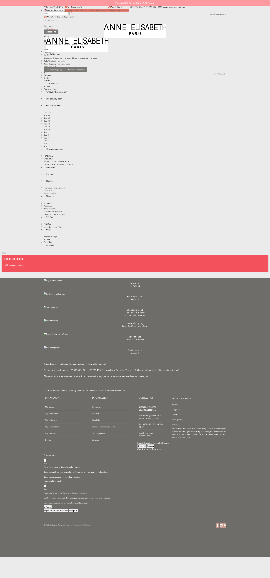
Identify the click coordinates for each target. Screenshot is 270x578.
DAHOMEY (49, 158)
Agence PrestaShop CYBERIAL (78, 525)
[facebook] (217, 525)
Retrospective (177, 419)
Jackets (47, 80)
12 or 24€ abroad (135, 315)
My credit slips (51, 413)
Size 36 (47, 118)
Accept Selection (61, 510)
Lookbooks (176, 414)
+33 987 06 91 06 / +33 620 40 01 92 (144, 7)
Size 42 (47, 126)
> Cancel (47, 507)
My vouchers (50, 433)
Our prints (176, 409)
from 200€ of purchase (135, 326)
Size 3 (46, 137)
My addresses (51, 420)
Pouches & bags (50, 236)
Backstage (176, 424)
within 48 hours (135, 339)
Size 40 (47, 123)
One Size (47, 112)
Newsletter (164, 7)
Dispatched (135, 337)
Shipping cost (135, 310)
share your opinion (177, 7)
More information (145, 443)
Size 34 (47, 115)
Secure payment (98, 433)
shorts (46, 77)
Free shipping (135, 323)
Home (4, 252)
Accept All (73, 510)
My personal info (52, 427)
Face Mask (48, 242)
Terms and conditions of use (104, 427)
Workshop (48, 205)
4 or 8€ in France (135, 313)
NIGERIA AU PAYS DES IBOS (56, 161)
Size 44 (47, 129)
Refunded (135, 286)
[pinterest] (224, 525)
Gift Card (47, 224)
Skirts (46, 72)
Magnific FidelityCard (53, 226)
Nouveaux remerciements (54, 187)
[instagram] (221, 525)
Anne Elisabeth (50, 208)
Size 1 (46, 132)
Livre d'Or (48, 190)
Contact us (96, 407)
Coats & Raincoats (51, 83)
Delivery (95, 413)
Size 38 (47, 120)
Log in (48, 440)
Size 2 (46, 135)
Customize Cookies (161, 443)
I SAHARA (48, 155)
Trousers (47, 75)
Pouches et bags (50, 89)
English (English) (53, 7)
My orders (49, 407)
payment (135, 353)
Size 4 (46, 140)
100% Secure (135, 350)
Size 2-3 (47, 146)
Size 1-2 (47, 143)
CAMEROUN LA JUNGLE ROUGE (58, 164)
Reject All (142, 446)
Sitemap (95, 440)
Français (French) (53, 10)
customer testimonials (53, 211)
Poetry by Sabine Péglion (54, 214)
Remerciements (50, 193)
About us (47, 203)
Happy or (135, 283)
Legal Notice (97, 420)
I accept (150, 446)
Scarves (47, 86)
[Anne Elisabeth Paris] (135, 33)
